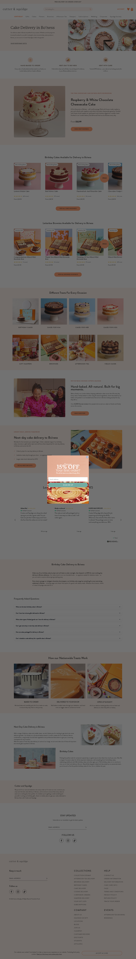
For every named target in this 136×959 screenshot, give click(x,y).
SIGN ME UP (68, 485)
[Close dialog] (87, 457)
